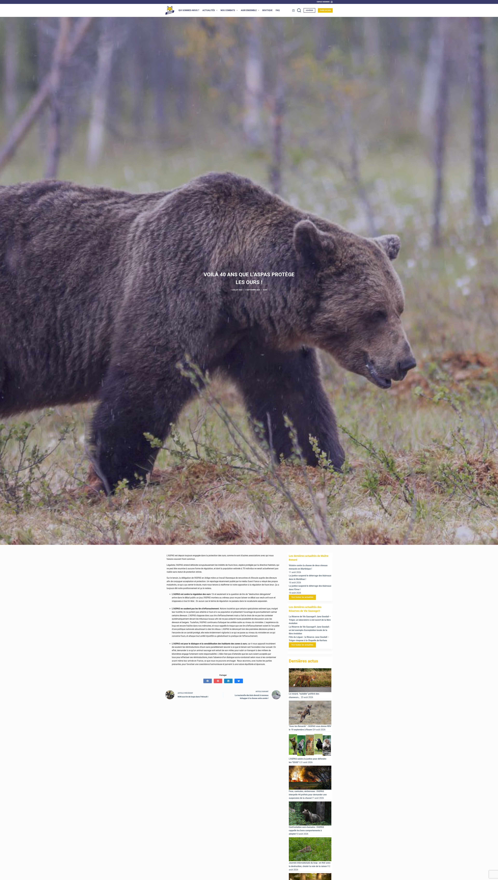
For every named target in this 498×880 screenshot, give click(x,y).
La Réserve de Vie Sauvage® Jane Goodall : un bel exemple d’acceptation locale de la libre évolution (309, 630)
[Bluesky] (238, 681)
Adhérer (309, 10)
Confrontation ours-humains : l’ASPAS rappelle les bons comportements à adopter (306, 830)
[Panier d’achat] (293, 10)
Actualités (208, 10)
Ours (265, 290)
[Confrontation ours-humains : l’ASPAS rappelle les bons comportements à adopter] (310, 813)
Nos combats (228, 10)
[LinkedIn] (228, 681)
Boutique (267, 10)
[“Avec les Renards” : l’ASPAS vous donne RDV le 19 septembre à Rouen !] (310, 712)
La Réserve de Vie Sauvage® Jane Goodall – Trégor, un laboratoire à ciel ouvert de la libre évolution (310, 620)
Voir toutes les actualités (302, 597)
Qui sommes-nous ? (188, 10)
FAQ (278, 10)
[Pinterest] (218, 681)
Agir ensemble (249, 10)
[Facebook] (207, 681)
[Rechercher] (299, 10)
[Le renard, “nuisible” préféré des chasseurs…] (310, 680)
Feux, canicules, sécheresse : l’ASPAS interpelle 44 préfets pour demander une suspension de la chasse (308, 794)
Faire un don (325, 10)
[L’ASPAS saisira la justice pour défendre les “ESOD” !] (310, 745)
